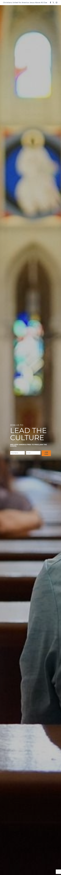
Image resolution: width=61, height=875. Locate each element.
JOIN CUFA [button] (46, 453)
